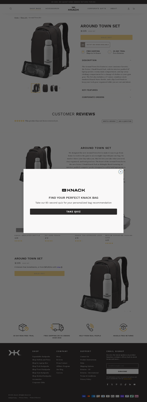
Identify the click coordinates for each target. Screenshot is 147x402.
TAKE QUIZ (73, 211)
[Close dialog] (121, 172)
